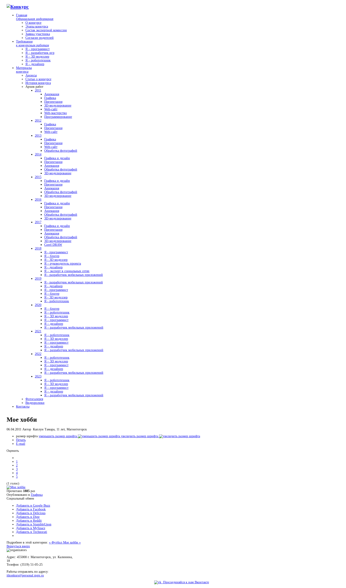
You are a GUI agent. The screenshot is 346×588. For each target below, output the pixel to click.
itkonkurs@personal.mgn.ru (25, 575)
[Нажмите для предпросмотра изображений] (16, 487)
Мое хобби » (72, 542)
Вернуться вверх (18, 546)
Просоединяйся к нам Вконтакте (185, 582)
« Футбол (56, 542)
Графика (37, 495)
